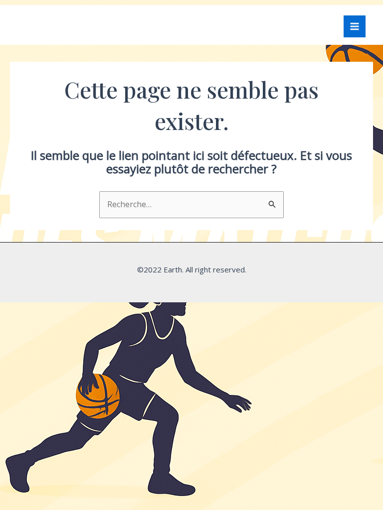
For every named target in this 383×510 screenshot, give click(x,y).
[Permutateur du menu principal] (355, 26)
